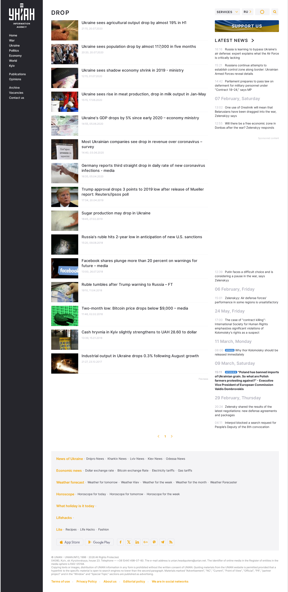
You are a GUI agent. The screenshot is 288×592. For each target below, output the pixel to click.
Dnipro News (95, 458)
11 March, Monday (233, 341)
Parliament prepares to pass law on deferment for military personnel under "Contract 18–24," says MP (244, 85)
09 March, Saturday (235, 363)
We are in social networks (170, 581)
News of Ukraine (69, 459)
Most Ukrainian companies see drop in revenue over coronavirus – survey (142, 144)
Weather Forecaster (223, 482)
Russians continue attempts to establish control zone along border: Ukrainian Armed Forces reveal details (246, 69)
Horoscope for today (92, 494)
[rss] (171, 542)
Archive (14, 87)
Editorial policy (134, 581)
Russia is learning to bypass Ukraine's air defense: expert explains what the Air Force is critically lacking (247, 53)
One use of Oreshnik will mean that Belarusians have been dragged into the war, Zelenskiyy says (245, 112)
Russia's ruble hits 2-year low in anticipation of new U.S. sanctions (142, 237)
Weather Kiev (130, 482)
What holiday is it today (75, 506)
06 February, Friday (235, 289)
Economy (15, 55)
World (13, 60)
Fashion (103, 529)
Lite (59, 529)
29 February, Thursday (238, 397)
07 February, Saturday (237, 98)
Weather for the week (157, 482)
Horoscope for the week (163, 494)
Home (13, 35)
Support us (247, 26)
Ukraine (14, 45)
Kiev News (155, 458)
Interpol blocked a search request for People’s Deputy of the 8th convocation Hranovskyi (245, 427)
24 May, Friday (230, 311)
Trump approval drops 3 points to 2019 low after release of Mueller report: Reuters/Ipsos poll (143, 191)
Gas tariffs (185, 470)
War (12, 40)
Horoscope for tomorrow (126, 494)
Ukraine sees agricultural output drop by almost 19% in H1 (134, 22)
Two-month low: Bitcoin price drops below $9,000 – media (135, 308)
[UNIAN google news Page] (145, 542)
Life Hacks (87, 529)
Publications (17, 74)
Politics (14, 50)
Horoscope (65, 494)
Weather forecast (70, 482)
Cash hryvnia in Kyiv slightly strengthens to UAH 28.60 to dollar (139, 332)
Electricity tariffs (163, 470)
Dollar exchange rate (99, 470)
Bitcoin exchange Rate (132, 470)
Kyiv (12, 65)
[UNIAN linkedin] (137, 542)
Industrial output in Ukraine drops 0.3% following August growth (140, 356)
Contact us (16, 97)
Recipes (71, 529)
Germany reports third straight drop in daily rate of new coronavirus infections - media (143, 168)
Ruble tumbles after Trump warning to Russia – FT (127, 284)
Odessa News (175, 458)
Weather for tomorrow (102, 482)
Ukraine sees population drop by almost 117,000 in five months (139, 46)
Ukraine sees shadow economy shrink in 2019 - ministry (133, 70)
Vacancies (16, 92)
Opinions (15, 79)
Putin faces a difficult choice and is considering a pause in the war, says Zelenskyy (244, 276)
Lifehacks (64, 518)
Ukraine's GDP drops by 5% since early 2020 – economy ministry (140, 118)
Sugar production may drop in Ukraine (116, 213)
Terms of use (60, 581)
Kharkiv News (117, 458)
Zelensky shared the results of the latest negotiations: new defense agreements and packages (246, 411)
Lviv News (137, 458)
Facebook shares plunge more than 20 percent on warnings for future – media (139, 263)
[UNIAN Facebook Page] (120, 542)
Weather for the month (191, 482)
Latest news (231, 40)
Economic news (69, 470)
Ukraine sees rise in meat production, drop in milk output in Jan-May (144, 94)
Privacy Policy (87, 581)
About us (110, 581)
